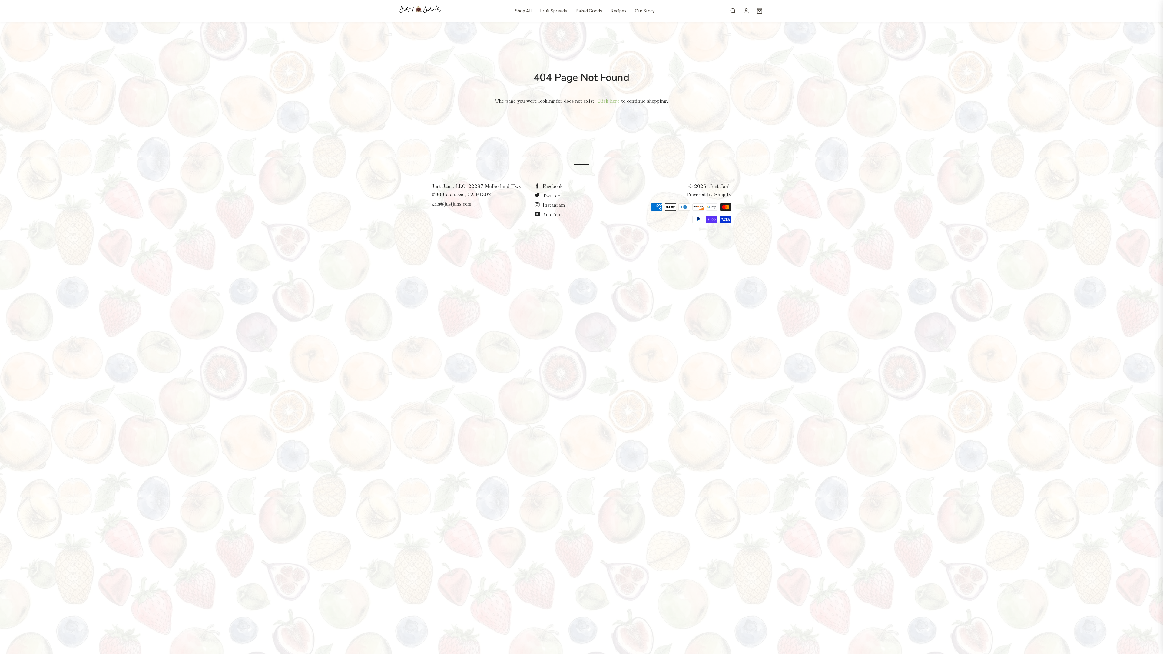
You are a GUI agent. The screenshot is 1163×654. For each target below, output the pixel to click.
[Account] (746, 11)
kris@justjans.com (452, 204)
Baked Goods (588, 10)
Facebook (552, 186)
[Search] (733, 11)
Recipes (618, 10)
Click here (608, 101)
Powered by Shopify (709, 194)
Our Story (645, 10)
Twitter (550, 196)
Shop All (523, 10)
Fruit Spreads (553, 10)
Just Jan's (720, 186)
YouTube (552, 214)
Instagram (553, 205)
